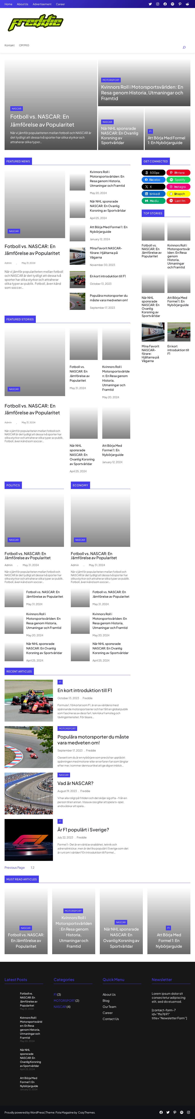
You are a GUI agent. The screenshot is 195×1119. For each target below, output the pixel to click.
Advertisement (42, 4)
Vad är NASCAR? (76, 783)
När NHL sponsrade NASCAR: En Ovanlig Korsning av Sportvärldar (119, 135)
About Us (22, 4)
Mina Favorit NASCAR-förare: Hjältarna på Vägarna (106, 252)
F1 (150, 131)
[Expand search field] (182, 47)
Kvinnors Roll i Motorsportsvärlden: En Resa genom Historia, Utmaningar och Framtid (142, 92)
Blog (106, 1001)
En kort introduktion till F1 (108, 276)
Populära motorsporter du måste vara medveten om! (109, 298)
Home (8, 4)
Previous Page (15, 867)
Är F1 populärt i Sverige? (83, 829)
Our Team (109, 1007)
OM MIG (24, 45)
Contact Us (111, 1019)
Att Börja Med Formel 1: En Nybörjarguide (166, 140)
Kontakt (9, 45)
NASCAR (16, 108)
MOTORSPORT (111, 80)
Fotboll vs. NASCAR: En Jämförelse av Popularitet (42, 120)
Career (60, 4)
